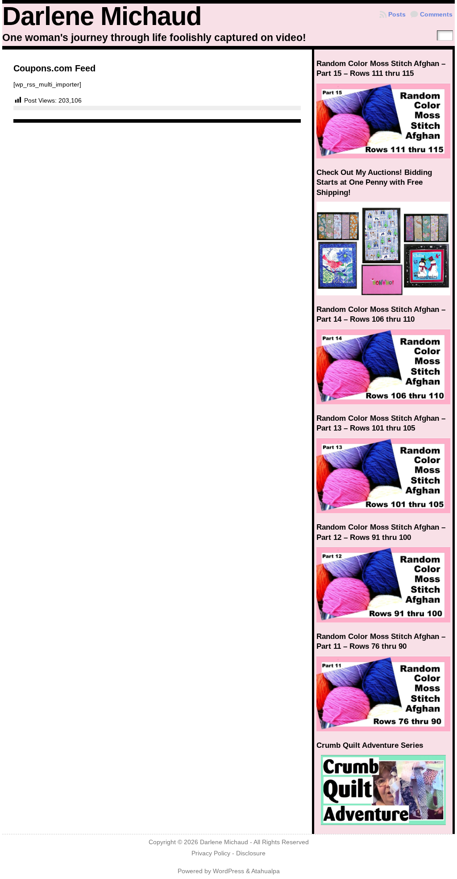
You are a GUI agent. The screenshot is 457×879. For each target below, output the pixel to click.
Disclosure (251, 853)
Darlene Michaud (101, 16)
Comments (436, 14)
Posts (397, 14)
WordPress (228, 871)
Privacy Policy (210, 853)
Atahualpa (265, 871)
